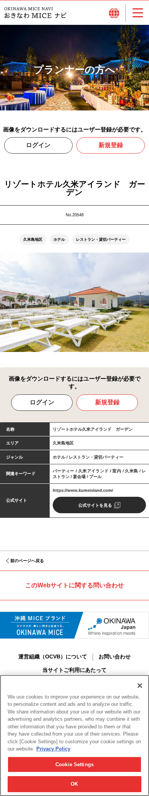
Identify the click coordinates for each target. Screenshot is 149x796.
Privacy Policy (53, 749)
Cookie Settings (74, 764)
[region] (74, 735)
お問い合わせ (115, 657)
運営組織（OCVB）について (52, 657)
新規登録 (111, 145)
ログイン (38, 145)
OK (74, 784)
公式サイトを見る (95, 505)
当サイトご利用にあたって (74, 670)
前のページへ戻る (27, 560)
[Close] (139, 685)
